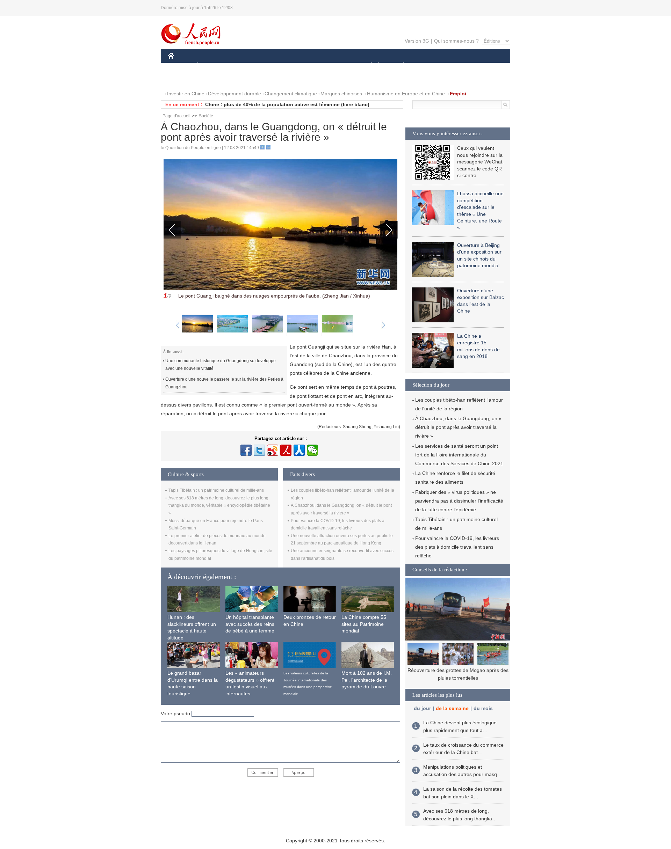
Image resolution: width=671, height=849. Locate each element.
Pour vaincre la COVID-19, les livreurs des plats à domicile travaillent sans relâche (457, 546)
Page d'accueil (176, 116)
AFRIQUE (273, 66)
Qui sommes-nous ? (456, 41)
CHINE (180, 66)
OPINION (183, 80)
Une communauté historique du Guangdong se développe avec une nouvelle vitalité (220, 364)
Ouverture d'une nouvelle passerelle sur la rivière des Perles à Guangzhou (224, 383)
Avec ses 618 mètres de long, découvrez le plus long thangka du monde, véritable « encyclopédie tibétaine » (219, 505)
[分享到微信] (312, 450)
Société (206, 116)
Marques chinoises (341, 93)
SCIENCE (304, 66)
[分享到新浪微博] (272, 450)
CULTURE (336, 66)
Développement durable (234, 93)
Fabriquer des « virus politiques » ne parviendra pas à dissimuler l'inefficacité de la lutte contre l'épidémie (459, 500)
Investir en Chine (185, 93)
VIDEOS (241, 80)
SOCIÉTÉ (368, 66)
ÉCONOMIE (211, 66)
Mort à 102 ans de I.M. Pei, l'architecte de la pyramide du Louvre (366, 679)
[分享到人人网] (299, 450)
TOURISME (458, 66)
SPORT (428, 66)
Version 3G (417, 41)
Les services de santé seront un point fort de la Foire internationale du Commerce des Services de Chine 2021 (459, 454)
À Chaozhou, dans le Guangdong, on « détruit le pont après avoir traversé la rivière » (458, 427)
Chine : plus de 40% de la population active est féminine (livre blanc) (287, 104)
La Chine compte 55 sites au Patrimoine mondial (363, 624)
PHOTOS (213, 80)
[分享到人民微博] (285, 450)
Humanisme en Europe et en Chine (406, 93)
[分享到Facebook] (246, 450)
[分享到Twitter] (259, 450)
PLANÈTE (399, 66)
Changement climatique (291, 93)
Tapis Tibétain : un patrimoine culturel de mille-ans (216, 490)
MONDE (243, 66)
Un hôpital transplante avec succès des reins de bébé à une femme (249, 624)
